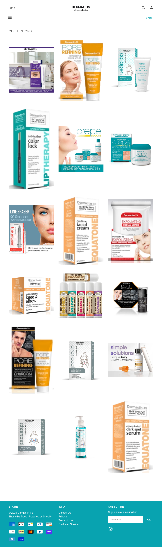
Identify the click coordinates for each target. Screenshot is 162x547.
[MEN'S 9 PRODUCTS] (31, 392)
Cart (149, 18)
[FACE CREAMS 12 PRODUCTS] (81, 264)
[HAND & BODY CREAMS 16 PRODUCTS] (31, 313)
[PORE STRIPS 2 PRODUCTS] (81, 381)
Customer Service (69, 524)
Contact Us (65, 512)
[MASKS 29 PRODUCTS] (130, 317)
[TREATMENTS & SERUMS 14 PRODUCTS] (130, 472)
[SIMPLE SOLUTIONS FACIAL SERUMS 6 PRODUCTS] (130, 376)
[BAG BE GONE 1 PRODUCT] (31, 91)
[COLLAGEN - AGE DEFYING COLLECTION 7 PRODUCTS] (130, 91)
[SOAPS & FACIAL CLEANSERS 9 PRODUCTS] (81, 458)
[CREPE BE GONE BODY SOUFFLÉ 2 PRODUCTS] (130, 170)
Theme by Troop (18, 516)
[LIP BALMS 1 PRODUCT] (81, 317)
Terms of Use (66, 520)
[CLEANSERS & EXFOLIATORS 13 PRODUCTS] (81, 100)
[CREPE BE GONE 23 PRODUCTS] (81, 170)
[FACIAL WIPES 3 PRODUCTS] (130, 261)
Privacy (63, 516)
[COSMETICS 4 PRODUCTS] (31, 188)
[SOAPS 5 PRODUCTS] (31, 458)
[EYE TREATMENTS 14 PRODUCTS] (31, 255)
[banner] (81, 8)
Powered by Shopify (40, 516)
